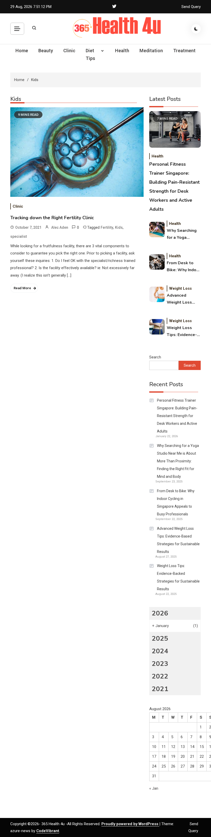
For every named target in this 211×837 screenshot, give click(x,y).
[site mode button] (196, 28)
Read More (22, 288)
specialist (18, 236)
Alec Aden (59, 227)
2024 (160, 651)
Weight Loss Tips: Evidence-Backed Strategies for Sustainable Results (182, 331)
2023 (160, 663)
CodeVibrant (47, 831)
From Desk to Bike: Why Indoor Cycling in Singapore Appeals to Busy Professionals (183, 267)
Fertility (107, 227)
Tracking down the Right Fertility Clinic (52, 218)
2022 (160, 676)
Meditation (151, 50)
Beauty (45, 50)
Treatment (184, 50)
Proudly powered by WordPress (130, 824)
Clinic (69, 50)
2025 (160, 638)
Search (155, 357)
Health (122, 50)
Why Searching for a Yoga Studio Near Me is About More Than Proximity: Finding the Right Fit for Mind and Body (183, 234)
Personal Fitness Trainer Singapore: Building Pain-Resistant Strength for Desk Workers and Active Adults (177, 415)
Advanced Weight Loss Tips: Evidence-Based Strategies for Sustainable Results (182, 299)
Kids (119, 227)
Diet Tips (90, 54)
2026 (160, 613)
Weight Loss (180, 288)
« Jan (153, 788)
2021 (160, 688)
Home (21, 50)
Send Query (191, 6)
